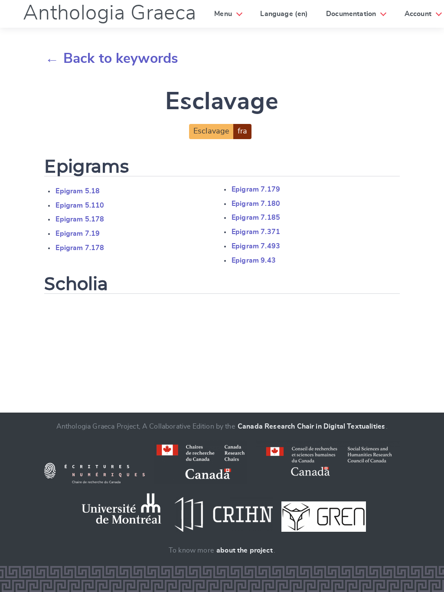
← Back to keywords (111, 58)
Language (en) (284, 13)
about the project (244, 550)
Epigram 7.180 (256, 203)
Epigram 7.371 (256, 231)
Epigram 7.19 (78, 233)
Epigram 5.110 (80, 205)
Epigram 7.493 (256, 246)
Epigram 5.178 (80, 219)
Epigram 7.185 (256, 217)
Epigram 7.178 (80, 247)
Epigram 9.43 (254, 260)
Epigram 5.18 (78, 191)
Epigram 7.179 (256, 189)
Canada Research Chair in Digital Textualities (311, 426)
